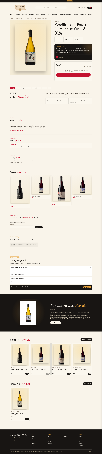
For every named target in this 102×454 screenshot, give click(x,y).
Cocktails (43, 14)
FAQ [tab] (49, 88)
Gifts (33, 445)
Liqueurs (31, 14)
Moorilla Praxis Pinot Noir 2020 (59, 369)
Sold (48, 373)
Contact (65, 436)
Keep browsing (87, 383)
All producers (50, 439)
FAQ (64, 438)
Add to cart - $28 (73, 74)
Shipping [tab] (45, 88)
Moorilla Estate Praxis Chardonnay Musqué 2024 (19, 414)
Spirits (24, 14)
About (89, 14)
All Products (16, 18)
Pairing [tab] (34, 88)
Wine (11, 14)
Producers (76, 14)
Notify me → (38, 227)
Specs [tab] (39, 88)
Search (65, 441)
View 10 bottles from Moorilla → (17, 130)
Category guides (51, 438)
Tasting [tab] (12, 88)
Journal (80, 438)
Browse (78, 7)
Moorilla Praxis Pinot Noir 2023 (38, 369)
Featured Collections (52, 14)
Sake (33, 441)
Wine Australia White (25, 18)
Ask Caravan (87, 287)
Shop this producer (56, 322)
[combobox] (51, 7)
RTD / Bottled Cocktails (65, 14)
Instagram (83, 7)
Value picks (50, 443)
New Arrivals (83, 14)
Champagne (18, 14)
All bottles (49, 441)
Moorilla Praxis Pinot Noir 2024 (80, 369)
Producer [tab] (18, 88)
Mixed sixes (34, 443)
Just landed (50, 436)
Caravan (11, 18)
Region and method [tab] (26, 88)
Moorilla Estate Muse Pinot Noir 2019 (19, 369)
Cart (89, 7)
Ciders (37, 14)
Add (27, 373)
